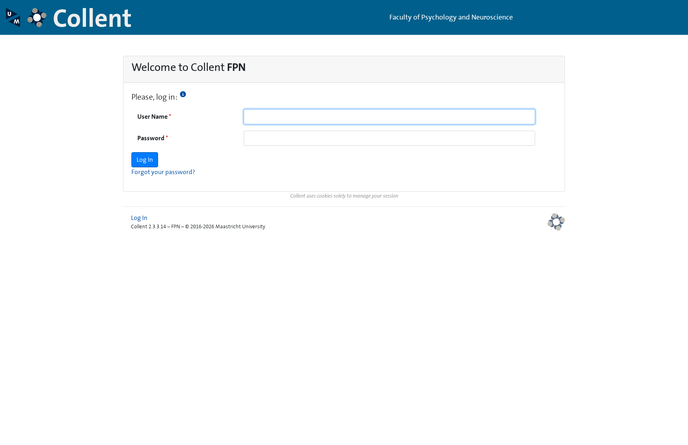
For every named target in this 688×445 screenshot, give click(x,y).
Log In (139, 218)
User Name (152, 116)
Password (150, 138)
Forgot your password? (163, 172)
